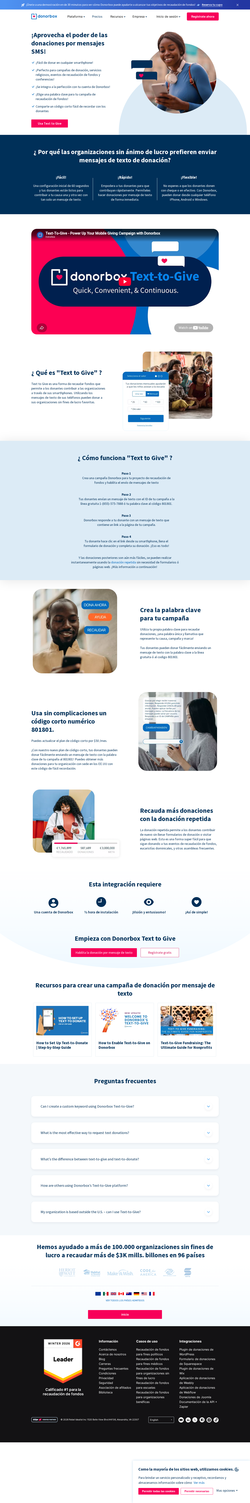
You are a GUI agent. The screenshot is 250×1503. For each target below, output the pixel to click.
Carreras (105, 1364)
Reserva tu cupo (212, 4)
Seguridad (106, 1383)
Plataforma (75, 16)
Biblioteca (106, 1392)
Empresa (139, 16)
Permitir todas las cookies (158, 1491)
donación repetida (123, 562)
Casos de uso (147, 1341)
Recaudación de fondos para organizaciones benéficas (152, 1397)
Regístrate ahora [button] (202, 16)
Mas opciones (225, 1490)
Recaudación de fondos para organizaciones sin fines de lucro (152, 1373)
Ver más (199, 1482)
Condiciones (107, 1373)
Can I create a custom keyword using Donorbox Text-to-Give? (87, 1106)
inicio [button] (125, 1314)
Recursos (116, 16)
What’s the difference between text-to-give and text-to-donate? (90, 1159)
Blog (102, 1359)
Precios (97, 16)
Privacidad (106, 1378)
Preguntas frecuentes (113, 1368)
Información (108, 1341)
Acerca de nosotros (112, 1354)
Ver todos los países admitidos (125, 1300)
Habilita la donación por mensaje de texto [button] (104, 952)
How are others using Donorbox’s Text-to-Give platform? (84, 1185)
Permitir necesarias (196, 1491)
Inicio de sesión (167, 16)
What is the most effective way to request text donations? (85, 1132)
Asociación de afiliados (115, 1387)
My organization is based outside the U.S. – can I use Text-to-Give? (91, 1211)
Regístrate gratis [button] (159, 952)
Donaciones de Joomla (195, 1397)
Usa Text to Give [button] (49, 123)
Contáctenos (108, 1349)
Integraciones (190, 1341)
